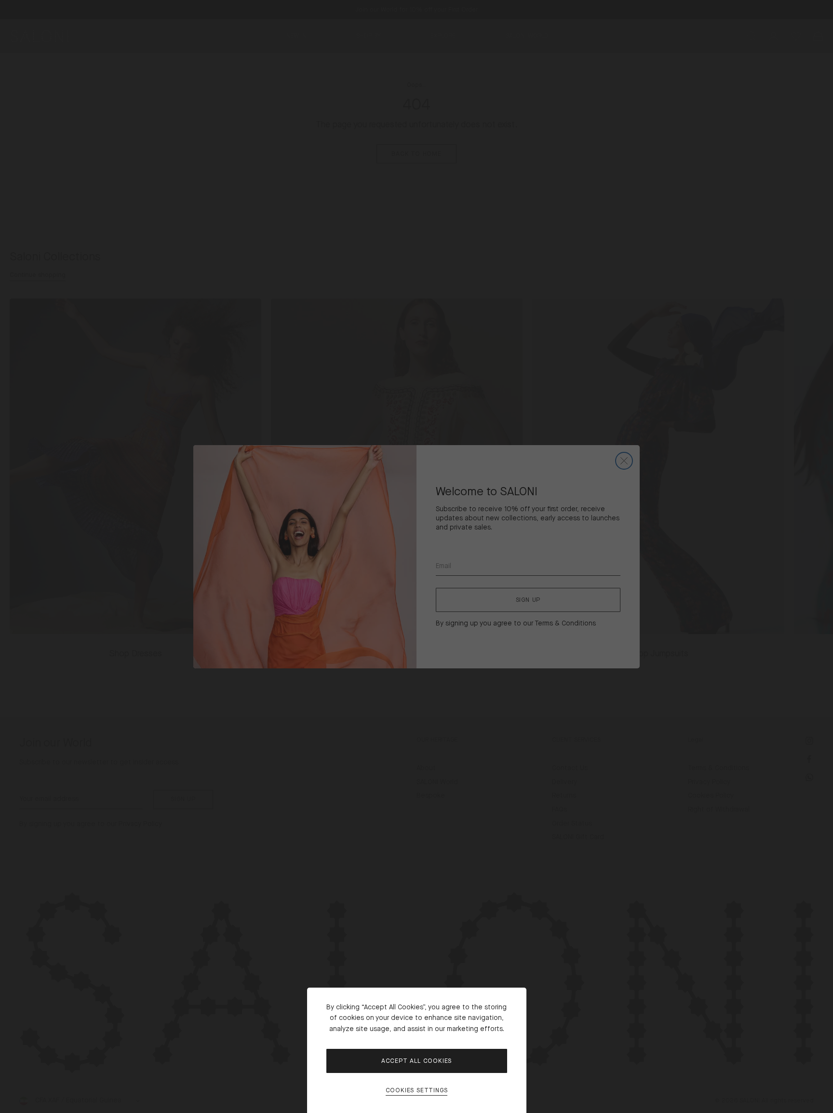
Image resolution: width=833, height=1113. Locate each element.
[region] (416, 556)
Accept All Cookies (416, 1061)
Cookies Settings (417, 1090)
